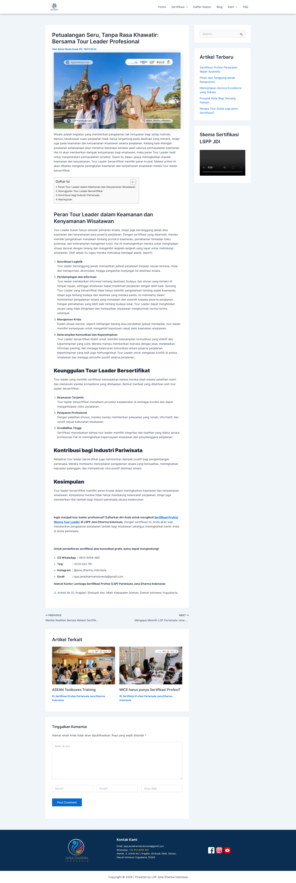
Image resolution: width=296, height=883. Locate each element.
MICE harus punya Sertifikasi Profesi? (150, 690)
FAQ (245, 7)
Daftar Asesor (202, 7)
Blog (220, 7)
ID (53, 696)
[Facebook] (211, 850)
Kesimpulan (65, 199)
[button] (186, 7)
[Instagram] (219, 850)
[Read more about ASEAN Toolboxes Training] (83, 666)
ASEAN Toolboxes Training (74, 690)
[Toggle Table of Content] (131, 182)
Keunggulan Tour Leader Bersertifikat (80, 191)
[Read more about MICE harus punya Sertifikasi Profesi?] (150, 666)
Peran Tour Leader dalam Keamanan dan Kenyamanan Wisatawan (96, 186)
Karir (231, 7)
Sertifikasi (177, 7)
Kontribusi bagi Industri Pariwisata (79, 195)
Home (162, 7)
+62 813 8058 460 (139, 850)
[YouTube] (227, 850)
